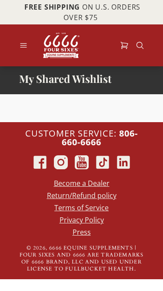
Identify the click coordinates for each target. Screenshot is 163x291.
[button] (124, 45)
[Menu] (23, 45)
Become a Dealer (82, 183)
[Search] (140, 45)
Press (82, 232)
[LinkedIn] (123, 162)
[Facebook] (40, 162)
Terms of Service (81, 207)
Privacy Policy (82, 220)
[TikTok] (102, 162)
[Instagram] (61, 162)
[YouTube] (81, 162)
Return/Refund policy (81, 195)
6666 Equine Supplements (91, 247)
